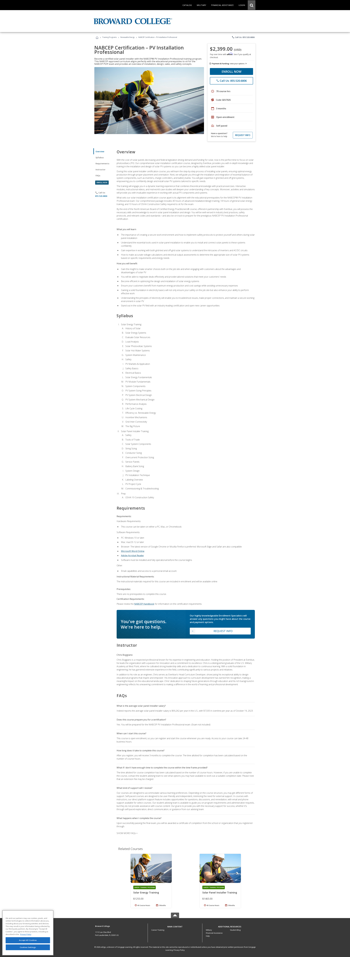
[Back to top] (175, 926)
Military (209, 930)
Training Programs (109, 37)
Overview (100, 151)
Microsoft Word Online (132, 551)
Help (208, 936)
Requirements (102, 163)
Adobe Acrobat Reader (132, 555)
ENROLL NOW (231, 71)
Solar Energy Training (146, 892)
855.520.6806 (101, 196)
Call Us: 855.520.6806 (243, 37)
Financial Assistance (214, 933)
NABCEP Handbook (144, 603)
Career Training (157, 930)
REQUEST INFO (242, 135)
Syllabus (100, 157)
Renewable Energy (127, 37)
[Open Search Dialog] (251, 5)
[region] (27, 932)
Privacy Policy (179, 950)
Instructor (101, 169)
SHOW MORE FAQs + (127, 833)
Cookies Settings (28, 947)
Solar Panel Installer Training (219, 892)
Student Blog (235, 930)
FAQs (98, 175)
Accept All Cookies (28, 940)
